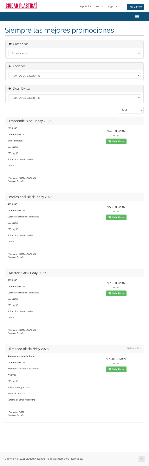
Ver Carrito (135, 6)
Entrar (99, 6)
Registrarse (113, 6)
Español (84, 6)
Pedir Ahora (117, 141)
